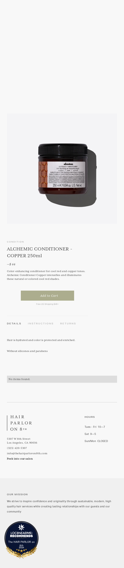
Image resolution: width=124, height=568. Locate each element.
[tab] (17, 323)
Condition (15, 241)
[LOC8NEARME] (21, 534)
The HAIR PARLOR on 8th (21, 543)
